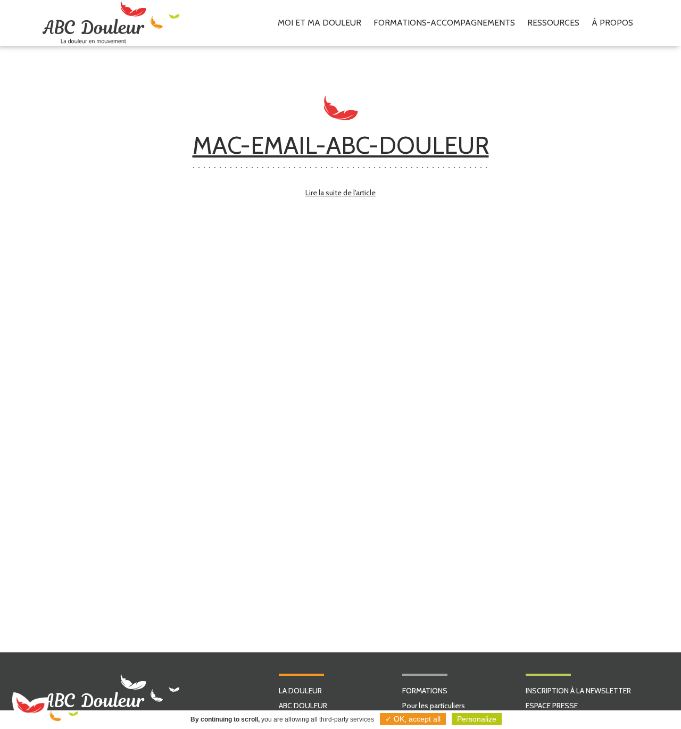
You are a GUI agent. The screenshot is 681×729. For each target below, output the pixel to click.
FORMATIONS (424, 690)
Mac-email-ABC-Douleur (341, 145)
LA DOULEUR (300, 690)
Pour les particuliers (433, 705)
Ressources (553, 23)
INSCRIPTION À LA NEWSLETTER (578, 690)
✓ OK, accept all (413, 719)
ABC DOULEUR (303, 705)
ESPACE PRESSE (552, 705)
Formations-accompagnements (444, 23)
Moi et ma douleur (319, 23)
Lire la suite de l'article (340, 192)
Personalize (476, 719)
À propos (612, 23)
